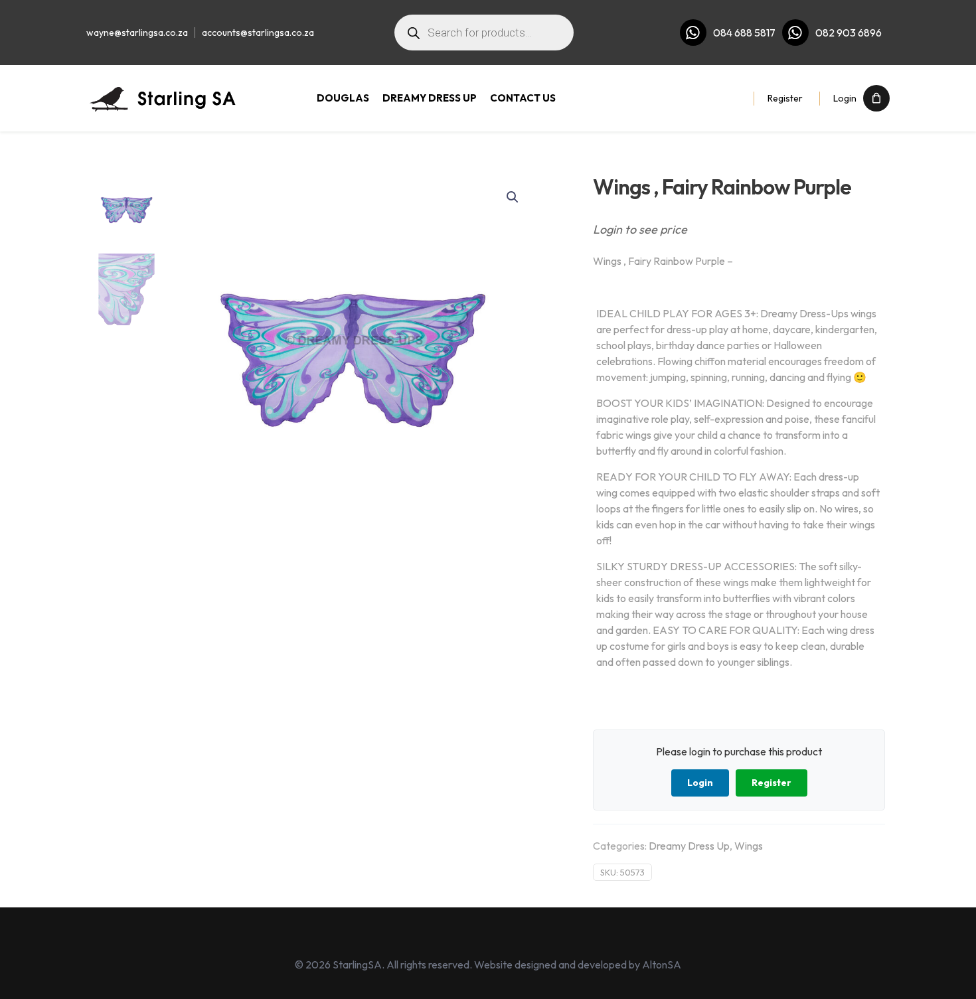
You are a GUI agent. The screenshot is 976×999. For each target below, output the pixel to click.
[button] (513, 197)
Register (785, 98)
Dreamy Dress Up (689, 845)
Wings (748, 845)
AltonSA (661, 964)
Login (844, 98)
